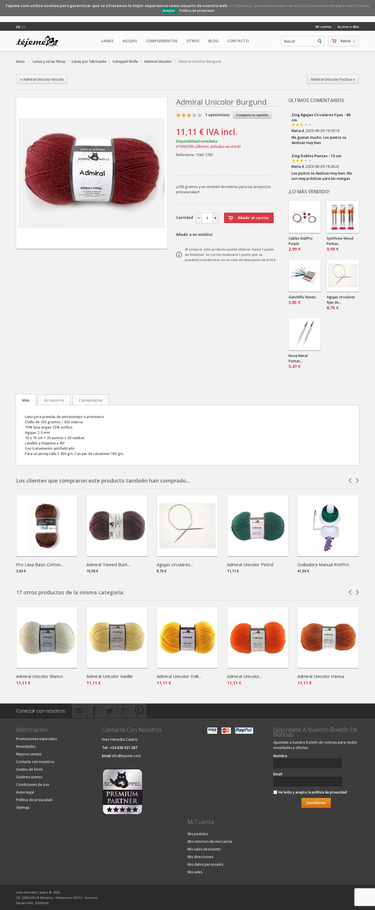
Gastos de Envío (29, 769)
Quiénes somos (29, 776)
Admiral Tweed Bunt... (108, 564)
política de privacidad (329, 792)
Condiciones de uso (32, 784)
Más (26, 400)
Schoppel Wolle (125, 61)
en (18, 27)
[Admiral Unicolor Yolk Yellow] (187, 666)
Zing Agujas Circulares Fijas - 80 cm (321, 117)
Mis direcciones (200, 856)
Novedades (25, 746)
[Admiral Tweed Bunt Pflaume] (117, 554)
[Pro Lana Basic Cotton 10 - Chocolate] (47, 554)
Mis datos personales (205, 864)
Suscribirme (316, 802)
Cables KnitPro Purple (301, 244)
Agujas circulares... (175, 564)
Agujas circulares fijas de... (341, 302)
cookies (51, 5)
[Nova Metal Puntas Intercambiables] (305, 334)
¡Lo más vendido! (309, 191)
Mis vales (195, 872)
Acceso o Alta (348, 26)
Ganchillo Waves (302, 300)
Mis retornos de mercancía (210, 841)
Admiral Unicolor (158, 61)
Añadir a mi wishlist (194, 234)
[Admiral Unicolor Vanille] (117, 666)
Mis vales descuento (204, 849)
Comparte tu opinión (252, 115)
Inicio (20, 61)
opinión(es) (217, 114)
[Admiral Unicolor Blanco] (47, 666)
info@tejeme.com (126, 755)
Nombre (280, 755)
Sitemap (23, 807)
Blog (213, 40)
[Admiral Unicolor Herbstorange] (258, 666)
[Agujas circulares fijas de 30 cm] (343, 275)
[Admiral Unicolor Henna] (328, 666)
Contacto (238, 40)
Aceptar (169, 10)
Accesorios (54, 400)
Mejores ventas (28, 754)
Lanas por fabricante (89, 61)
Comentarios (91, 400)
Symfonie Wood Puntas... (340, 244)
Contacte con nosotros (35, 761)
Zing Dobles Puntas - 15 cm (316, 155)
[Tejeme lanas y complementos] (39, 41)
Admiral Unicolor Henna (320, 676)
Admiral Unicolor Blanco (39, 676)
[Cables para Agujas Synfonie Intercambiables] (305, 217)
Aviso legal (25, 792)
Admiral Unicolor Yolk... (179, 676)
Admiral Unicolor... (244, 676)
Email (277, 774)
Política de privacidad (197, 10)
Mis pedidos (198, 833)
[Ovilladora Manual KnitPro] (328, 554)
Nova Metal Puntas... (298, 361)
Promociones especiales (36, 738)
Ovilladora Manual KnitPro (323, 564)
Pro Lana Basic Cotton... (39, 564)
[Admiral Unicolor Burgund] (91, 243)
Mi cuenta (323, 26)
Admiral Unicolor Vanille (109, 676)
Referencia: (186, 154)
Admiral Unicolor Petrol (250, 564)
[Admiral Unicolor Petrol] (258, 554)
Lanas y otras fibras (49, 61)
